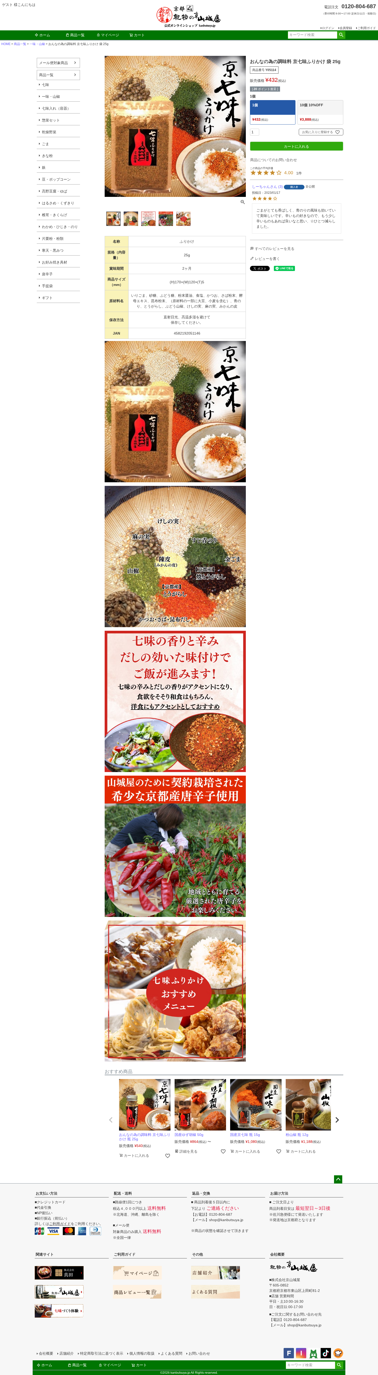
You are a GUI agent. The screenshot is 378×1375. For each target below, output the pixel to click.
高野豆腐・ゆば (54, 191)
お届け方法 (279, 1193)
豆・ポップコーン (56, 179)
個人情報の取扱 (142, 1353)
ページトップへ (338, 1179)
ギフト (47, 298)
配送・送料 (123, 1193)
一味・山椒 (37, 44)
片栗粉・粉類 (53, 239)
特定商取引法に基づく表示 (101, 1353)
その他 (197, 1254)
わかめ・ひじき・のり (60, 227)
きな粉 (47, 156)
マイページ (110, 35)
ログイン (328, 28)
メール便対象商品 (53, 63)
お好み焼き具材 (54, 262)
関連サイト (45, 1254)
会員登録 (346, 28)
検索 (341, 35)
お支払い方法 (46, 1193)
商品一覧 (77, 35)
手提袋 (47, 286)
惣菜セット (51, 120)
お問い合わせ (199, 1353)
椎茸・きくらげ (54, 215)
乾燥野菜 (49, 132)
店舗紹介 (66, 1353)
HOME (6, 44)
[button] (111, 1120)
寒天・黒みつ (53, 250)
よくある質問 (171, 1353)
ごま (45, 144)
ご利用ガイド (366, 28)
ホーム (44, 35)
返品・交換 (201, 1193)
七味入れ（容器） (56, 108)
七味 (45, 85)
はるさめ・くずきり (58, 203)
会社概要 (277, 1254)
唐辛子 (47, 274)
